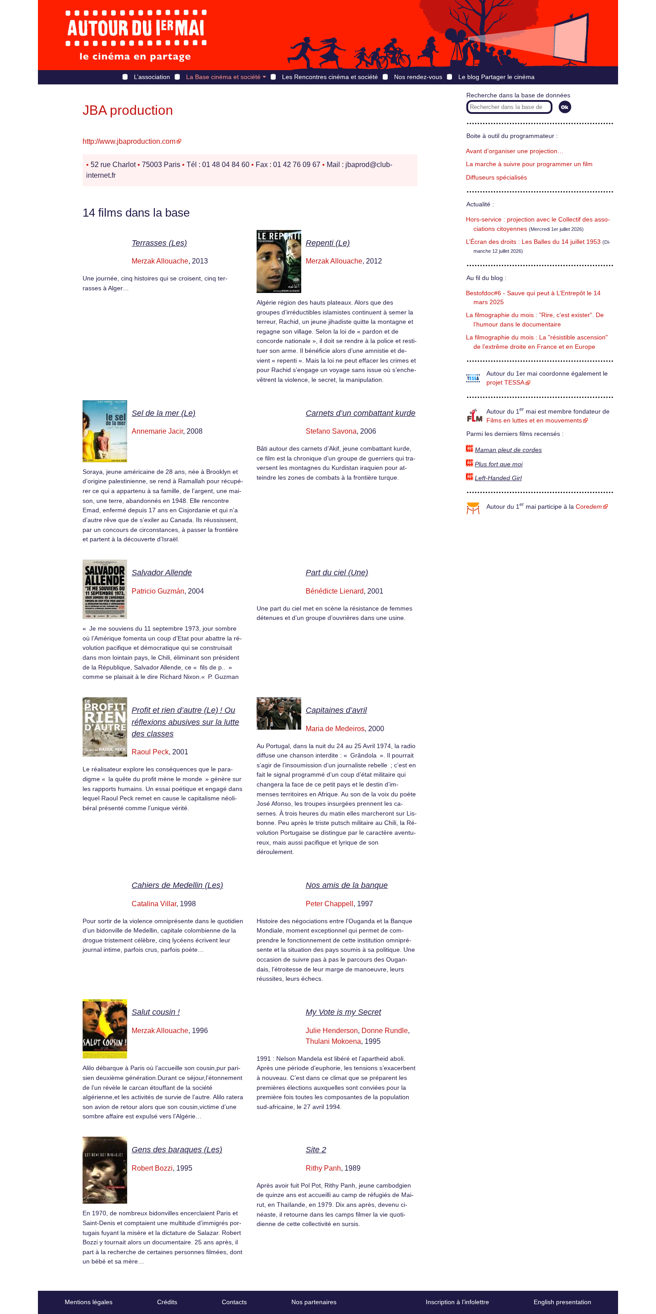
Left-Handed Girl (498, 478)
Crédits (167, 1302)
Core (589, 506)
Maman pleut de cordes (508, 450)
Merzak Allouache (160, 261)
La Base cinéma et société (223, 76)
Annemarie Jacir (157, 431)
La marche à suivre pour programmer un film (529, 164)
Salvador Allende (162, 572)
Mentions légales (88, 1302)
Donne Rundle (384, 1030)
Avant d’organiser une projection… (515, 151)
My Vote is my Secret (343, 1012)
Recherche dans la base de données (518, 95)
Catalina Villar (154, 904)
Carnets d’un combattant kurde (360, 413)
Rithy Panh (323, 1168)
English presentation (562, 1302)
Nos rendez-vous (418, 76)
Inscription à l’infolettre (457, 1302)
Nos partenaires (313, 1302)
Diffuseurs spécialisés (496, 177)
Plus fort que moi (499, 464)
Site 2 (316, 1149)
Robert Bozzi (152, 1168)
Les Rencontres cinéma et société (330, 76)
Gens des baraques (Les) (177, 1149)
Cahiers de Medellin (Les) (177, 885)
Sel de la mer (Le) (163, 413)
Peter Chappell (329, 904)
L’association (152, 76)
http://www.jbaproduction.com (129, 141)
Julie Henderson (332, 1030)
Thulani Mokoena (333, 1041)
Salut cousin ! (156, 1012)
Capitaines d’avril (336, 710)
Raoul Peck (150, 752)
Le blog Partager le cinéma (496, 76)
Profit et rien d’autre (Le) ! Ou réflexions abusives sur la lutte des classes (185, 722)
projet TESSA (505, 382)
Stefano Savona (331, 431)
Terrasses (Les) (159, 243)
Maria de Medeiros (335, 728)
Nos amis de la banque (347, 885)
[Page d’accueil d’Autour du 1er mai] (136, 35)
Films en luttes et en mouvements (534, 420)
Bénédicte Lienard (335, 591)
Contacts (234, 1302)
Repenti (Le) (328, 243)
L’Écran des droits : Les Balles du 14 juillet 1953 (533, 242)
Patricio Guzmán (158, 591)
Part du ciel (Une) (337, 572)
